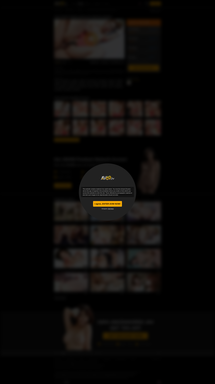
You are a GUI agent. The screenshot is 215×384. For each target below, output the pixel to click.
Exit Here (111, 209)
